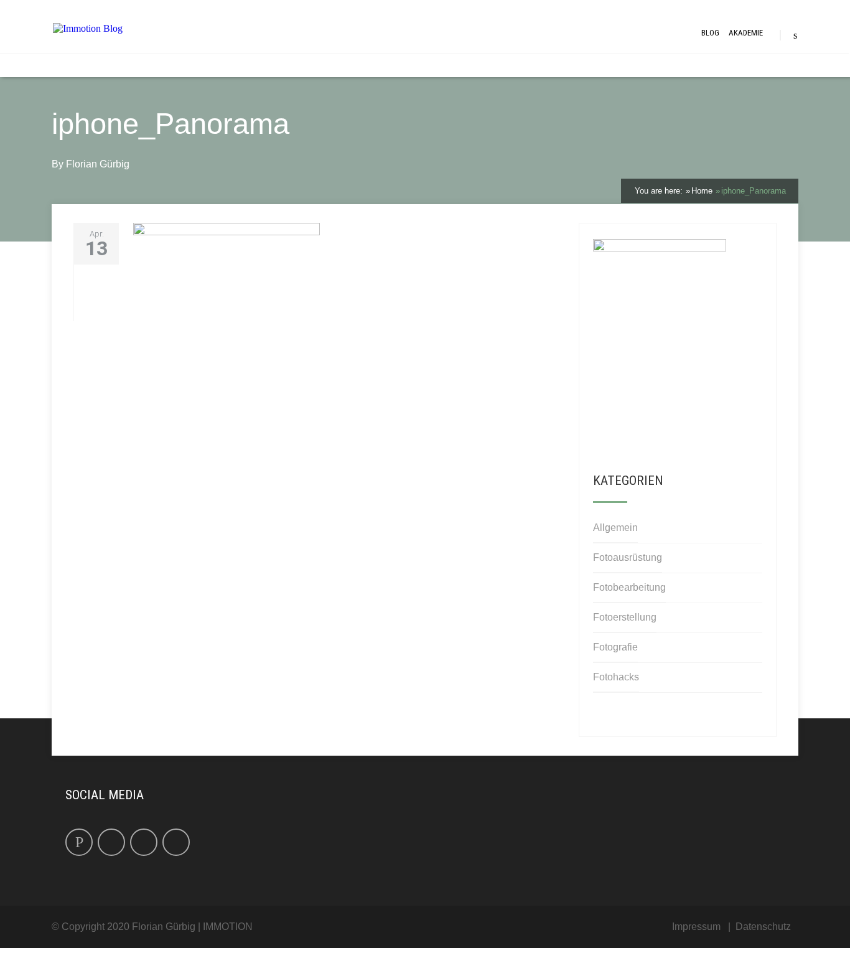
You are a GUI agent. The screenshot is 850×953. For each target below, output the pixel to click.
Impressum (696, 926)
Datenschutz (763, 926)
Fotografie (615, 647)
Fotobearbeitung (629, 587)
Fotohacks (616, 677)
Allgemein (615, 527)
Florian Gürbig (97, 164)
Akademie (746, 32)
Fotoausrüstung (627, 557)
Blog (710, 32)
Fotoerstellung (624, 617)
